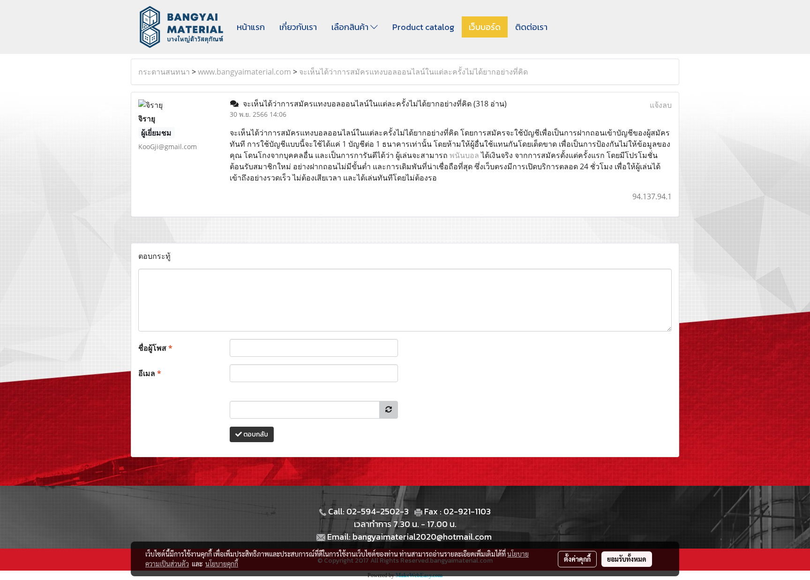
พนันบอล (464, 155)
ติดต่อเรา (531, 27)
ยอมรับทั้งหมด (626, 559)
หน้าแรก (251, 27)
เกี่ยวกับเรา (298, 27)
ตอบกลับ (255, 434)
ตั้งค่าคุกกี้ (577, 559)
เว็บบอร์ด (485, 27)
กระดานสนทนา (164, 72)
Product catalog (423, 27)
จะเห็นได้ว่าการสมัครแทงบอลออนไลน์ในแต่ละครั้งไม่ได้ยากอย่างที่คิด (413, 72)
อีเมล (149, 373)
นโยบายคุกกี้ (221, 563)
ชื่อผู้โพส (155, 348)
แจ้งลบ (661, 105)
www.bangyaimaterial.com (244, 72)
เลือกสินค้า (350, 27)
